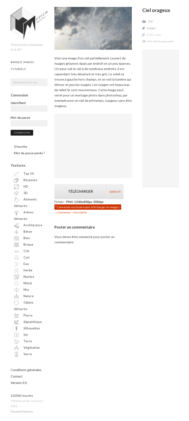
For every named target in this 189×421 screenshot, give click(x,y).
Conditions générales (26, 370)
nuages (151, 28)
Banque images (22, 62)
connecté (85, 237)
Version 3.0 (19, 383)
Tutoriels (18, 68)
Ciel (150, 21)
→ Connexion (62, 212)
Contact (17, 376)
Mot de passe (20, 117)
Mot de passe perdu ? (29, 153)
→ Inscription (79, 212)
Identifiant (18, 103)
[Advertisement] (160, 118)
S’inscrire (20, 146)
